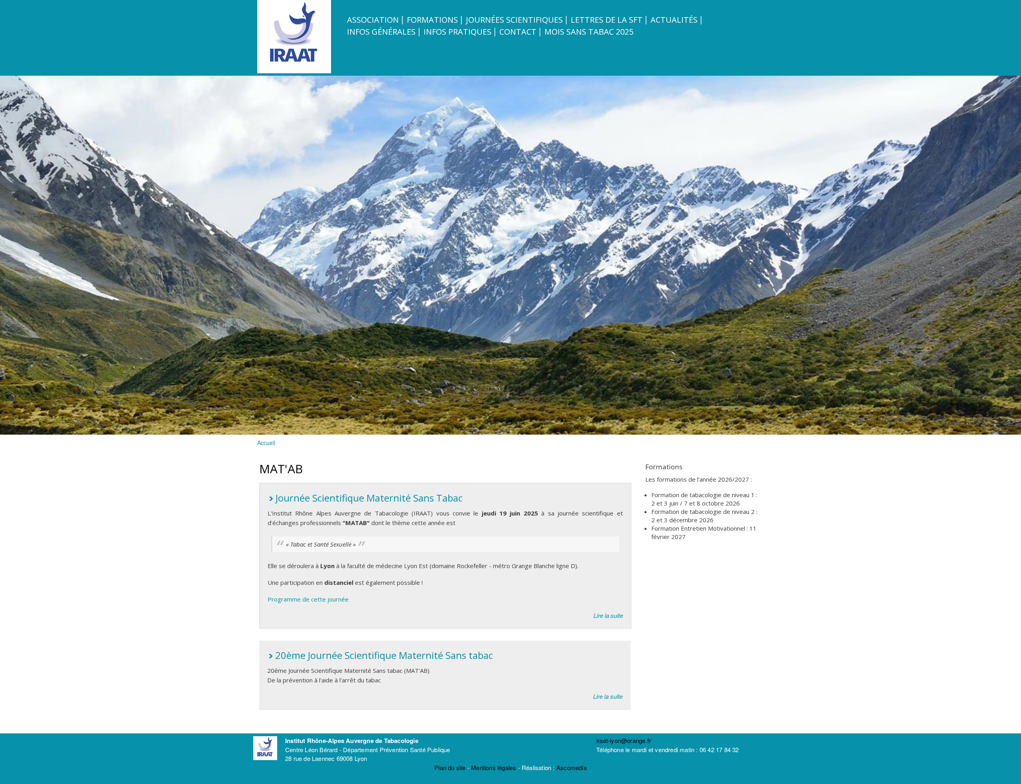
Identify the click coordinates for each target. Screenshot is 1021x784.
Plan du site (449, 767)
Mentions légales (493, 767)
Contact (517, 31)
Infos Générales (381, 31)
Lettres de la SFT (607, 19)
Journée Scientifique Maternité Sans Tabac (369, 497)
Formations (432, 19)
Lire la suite (608, 615)
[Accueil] (295, 71)
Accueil (266, 443)
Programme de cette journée (308, 599)
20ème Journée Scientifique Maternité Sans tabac (384, 655)
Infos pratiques (457, 31)
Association (373, 19)
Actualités (674, 19)
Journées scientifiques (514, 19)
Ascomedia (571, 767)
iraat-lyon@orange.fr (623, 740)
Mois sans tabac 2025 (588, 31)
